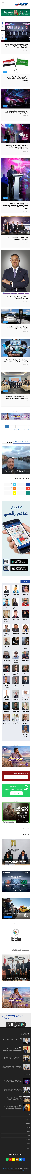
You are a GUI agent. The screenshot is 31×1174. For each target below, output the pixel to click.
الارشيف (3, 36)
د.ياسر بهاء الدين (6, 595)
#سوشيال (28, 1131)
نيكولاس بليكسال (16, 686)
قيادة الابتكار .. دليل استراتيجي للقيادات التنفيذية (16, 861)
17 (24, 430)
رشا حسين (25, 50)
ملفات (5, 106)
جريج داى (25, 723)
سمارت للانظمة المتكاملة (12, 1170)
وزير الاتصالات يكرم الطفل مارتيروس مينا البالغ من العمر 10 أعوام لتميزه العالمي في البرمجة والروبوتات (11, 1058)
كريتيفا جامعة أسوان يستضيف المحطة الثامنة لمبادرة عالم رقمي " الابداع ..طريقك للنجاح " (16, 977)
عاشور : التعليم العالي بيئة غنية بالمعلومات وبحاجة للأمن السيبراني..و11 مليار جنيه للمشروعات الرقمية (17, 146)
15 (3, 427)
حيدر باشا (25, 685)
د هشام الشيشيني (16, 661)
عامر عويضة (16, 711)
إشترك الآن (16, 793)
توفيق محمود (25, 660)
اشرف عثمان (16, 646)
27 (15, 430)
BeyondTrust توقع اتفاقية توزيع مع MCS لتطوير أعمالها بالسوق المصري (17, 238)
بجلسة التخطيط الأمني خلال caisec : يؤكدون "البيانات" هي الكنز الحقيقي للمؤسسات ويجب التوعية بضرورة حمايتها (16, 45)
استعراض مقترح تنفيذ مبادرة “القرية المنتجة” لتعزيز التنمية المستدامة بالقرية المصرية (12, 1090)
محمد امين (6, 711)
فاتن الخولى (25, 594)
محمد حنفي (16, 607)
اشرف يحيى (6, 699)
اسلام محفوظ (6, 660)
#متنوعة (28, 1140)
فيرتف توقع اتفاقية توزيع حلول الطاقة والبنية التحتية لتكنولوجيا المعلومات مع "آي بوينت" (16, 397)
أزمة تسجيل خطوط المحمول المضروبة (12, 1039)
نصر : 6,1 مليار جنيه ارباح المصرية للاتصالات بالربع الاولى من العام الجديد (16, 297)
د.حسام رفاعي (6, 723)
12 (13, 427)
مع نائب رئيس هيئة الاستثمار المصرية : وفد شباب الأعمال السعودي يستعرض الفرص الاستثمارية (17, 78)
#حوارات (28, 1148)
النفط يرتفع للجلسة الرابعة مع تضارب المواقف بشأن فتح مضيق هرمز (12, 1107)
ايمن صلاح (25, 607)
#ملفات (28, 1123)
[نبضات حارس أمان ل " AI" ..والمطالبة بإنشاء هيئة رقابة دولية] (16, 460)
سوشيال (5, 321)
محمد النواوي (6, 607)
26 (18, 430)
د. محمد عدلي (16, 633)
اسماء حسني (25, 633)
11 (17, 427)
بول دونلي (16, 699)
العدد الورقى (3, 25)
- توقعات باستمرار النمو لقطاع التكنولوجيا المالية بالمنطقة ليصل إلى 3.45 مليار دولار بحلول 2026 (15, 360)
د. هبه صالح (16, 619)
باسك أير (6, 674)
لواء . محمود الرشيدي (6, 620)
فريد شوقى (16, 594)
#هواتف (28, 1127)
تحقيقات (5, 198)
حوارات (5, 140)
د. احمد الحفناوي (6, 634)
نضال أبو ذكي (16, 723)
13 (10, 427)
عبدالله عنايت (25, 699)
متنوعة (5, 71)
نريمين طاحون (25, 711)
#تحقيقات (28, 1119)
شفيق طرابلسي (6, 686)
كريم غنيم (6, 646)
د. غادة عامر (25, 619)
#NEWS (28, 1144)
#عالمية (28, 1135)
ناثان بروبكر (16, 674)
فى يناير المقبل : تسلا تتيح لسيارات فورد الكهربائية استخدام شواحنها (17, 327)
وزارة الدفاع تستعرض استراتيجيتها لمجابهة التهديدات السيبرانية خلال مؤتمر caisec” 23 (16, 111)
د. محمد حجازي (25, 647)
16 (28, 430)
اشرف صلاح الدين (25, 735)
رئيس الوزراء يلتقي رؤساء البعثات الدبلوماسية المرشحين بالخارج (13, 1098)
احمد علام (25, 674)
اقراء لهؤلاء (25, 581)
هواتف (5, 39)
